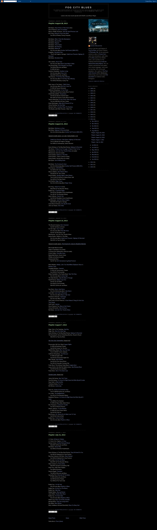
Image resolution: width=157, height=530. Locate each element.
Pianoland (59, 471)
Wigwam (57, 43)
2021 (91, 100)
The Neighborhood (59, 393)
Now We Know (65, 230)
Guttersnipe (58, 386)
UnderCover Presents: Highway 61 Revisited (72, 238)
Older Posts (82, 518)
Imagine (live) (72, 365)
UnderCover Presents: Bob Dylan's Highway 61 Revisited (65, 139)
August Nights (68, 344)
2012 (91, 162)
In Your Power (64, 90)
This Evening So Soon (61, 164)
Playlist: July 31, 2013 (57, 435)
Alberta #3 (57, 48)
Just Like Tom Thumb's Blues (63, 151)
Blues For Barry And (74, 505)
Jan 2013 (94, 159)
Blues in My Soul (65, 295)
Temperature (63, 94)
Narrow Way (58, 446)
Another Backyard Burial (63, 443)
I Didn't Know (66, 84)
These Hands (58, 44)
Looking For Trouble (62, 405)
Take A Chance (63, 308)
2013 (91, 119)
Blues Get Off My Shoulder (62, 499)
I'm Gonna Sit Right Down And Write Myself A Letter (71, 380)
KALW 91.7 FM (93, 11)
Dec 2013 (94, 121)
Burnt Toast (59, 61)
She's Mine (61, 205)
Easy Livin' (64, 73)
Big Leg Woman (61, 492)
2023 (91, 95)
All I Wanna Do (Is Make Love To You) (66, 414)
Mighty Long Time (61, 279)
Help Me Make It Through (65, 278)
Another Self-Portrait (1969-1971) (69, 50)
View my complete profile (96, 81)
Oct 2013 (94, 126)
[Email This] (49, 115)
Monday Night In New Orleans (65, 175)
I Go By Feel (58, 484)
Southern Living (64, 71)
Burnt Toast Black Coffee (67, 63)
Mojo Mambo (59, 359)
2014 (91, 117)
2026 (91, 88)
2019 (91, 105)
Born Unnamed (64, 225)
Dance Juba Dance (60, 289)
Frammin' (61, 268)
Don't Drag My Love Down (65, 65)
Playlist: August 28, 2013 (58, 23)
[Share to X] (53, 115)
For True (60, 384)
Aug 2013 (94, 130)
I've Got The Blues (60, 460)
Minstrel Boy (58, 41)
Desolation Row (58, 52)
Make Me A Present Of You (66, 103)
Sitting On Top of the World (61, 33)
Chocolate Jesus (61, 253)
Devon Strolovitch (96, 45)
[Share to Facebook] (54, 115)
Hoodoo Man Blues (61, 494)
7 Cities (63, 298)
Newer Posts (52, 518)
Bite (93, 58)
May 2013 (94, 150)
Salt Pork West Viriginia (63, 200)
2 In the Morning (62, 408)
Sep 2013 (94, 128)
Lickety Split (64, 276)
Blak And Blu (59, 382)
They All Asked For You (77, 452)
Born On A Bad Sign (60, 331)
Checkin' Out (60, 196)
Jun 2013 (94, 147)
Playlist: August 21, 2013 (58, 124)
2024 (91, 93)
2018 (91, 107)
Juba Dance (68, 291)
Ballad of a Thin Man (62, 154)
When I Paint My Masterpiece (62, 39)
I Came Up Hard (59, 418)
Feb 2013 (94, 157)
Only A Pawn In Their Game (62, 27)
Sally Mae (57, 490)
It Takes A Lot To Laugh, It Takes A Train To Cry (67, 149)
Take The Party (73, 274)
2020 (91, 102)
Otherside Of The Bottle (63, 475)
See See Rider (61, 105)
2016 (91, 112)
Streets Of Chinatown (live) (61, 389)
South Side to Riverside (61, 293)
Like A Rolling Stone (60, 160)
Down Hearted (68, 456)
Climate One (102, 54)
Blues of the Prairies (65, 306)
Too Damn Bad (59, 496)
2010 (91, 167)
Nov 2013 (94, 123)
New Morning (58, 46)
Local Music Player (91, 15)
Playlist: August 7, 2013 (58, 325)
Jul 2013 (94, 145)
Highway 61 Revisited (60, 130)
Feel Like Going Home (63, 501)
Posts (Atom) (59, 521)
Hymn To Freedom (62, 29)
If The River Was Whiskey (63, 76)
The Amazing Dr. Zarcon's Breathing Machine (74, 244)
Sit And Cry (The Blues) (61, 488)
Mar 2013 (94, 154)
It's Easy (64, 441)
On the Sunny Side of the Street (67, 99)
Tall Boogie (63, 296)
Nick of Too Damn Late (62, 370)
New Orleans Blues (63, 171)
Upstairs (57, 304)
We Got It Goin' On (66, 86)
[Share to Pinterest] (56, 115)
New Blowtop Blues (77, 367)
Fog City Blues (78, 7)
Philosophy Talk (94, 52)
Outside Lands (52, 374)
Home (67, 518)
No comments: (78, 113)
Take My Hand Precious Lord (70, 31)
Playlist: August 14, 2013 (58, 221)
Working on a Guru (60, 128)
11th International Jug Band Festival (66, 261)
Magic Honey (59, 181)
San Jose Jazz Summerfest (56, 340)
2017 (91, 109)
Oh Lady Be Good (66, 203)
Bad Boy (66, 329)
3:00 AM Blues (59, 168)
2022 (91, 98)
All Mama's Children (59, 439)
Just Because (64, 354)
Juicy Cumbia (60, 228)
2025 (91, 91)
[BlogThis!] (51, 115)
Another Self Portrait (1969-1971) (73, 132)
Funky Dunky (61, 463)
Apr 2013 (94, 152)
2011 (91, 164)
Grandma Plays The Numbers (65, 107)
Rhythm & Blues (65, 420)
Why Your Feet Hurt (65, 350)
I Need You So (58, 186)
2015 (91, 114)
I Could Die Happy (60, 190)
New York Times (63, 378)
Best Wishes (58, 503)
